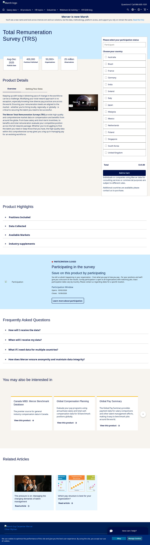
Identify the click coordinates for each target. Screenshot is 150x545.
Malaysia (112, 111)
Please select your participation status (121, 40)
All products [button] (26, 10)
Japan (110, 105)
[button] (133, 9)
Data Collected (17, 226)
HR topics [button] (39, 10)
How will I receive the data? (24, 330)
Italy (110, 98)
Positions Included (19, 217)
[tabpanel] (50, 116)
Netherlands (113, 125)
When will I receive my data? (25, 339)
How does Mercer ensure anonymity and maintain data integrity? (46, 359)
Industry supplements (21, 243)
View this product (22, 420)
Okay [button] (119, 538)
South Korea (113, 146)
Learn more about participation (67, 301)
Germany (112, 77)
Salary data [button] (12, 10)
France (111, 71)
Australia (112, 57)
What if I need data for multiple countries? (33, 349)
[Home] (3, 9)
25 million (69, 59)
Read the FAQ (138, 20)
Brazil (110, 64)
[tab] (11, 88)
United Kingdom (115, 152)
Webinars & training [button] (69, 10)
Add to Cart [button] (124, 173)
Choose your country (112, 51)
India (110, 84)
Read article (20, 506)
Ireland (111, 91)
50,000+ (50, 59)
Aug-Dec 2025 (11, 61)
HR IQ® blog (86, 10)
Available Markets (19, 235)
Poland (111, 132)
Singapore (112, 139)
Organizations (50, 62)
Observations (69, 62)
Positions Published (31, 62)
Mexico (111, 118)
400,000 (30, 59)
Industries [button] (51, 10)
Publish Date (11, 65)
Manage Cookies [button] (134, 538)
